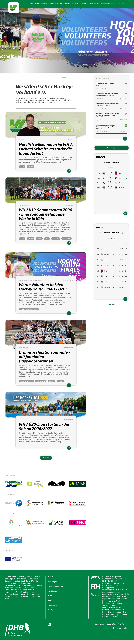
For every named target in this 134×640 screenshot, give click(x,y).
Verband (85, 4)
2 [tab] (63, 78)
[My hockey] (129, 4)
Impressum (99, 624)
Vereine (77, 4)
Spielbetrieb (94, 4)
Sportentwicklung (55, 4)
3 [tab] (68, 78)
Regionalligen (111, 148)
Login (50, 610)
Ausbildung (68, 4)
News (31, 4)
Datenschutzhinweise (115, 624)
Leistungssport (41, 4)
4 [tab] (74, 78)
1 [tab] (57, 78)
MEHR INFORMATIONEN (67, 64)
